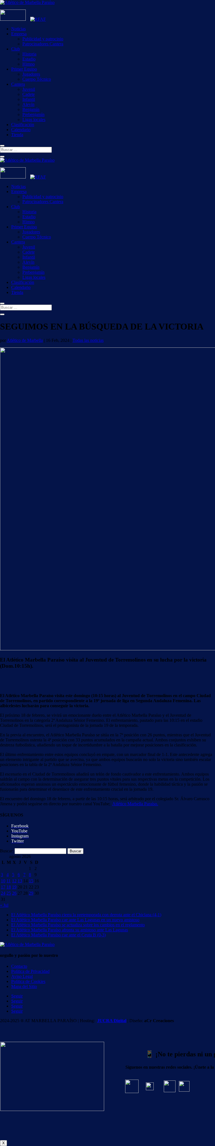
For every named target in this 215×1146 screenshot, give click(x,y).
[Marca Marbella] (13, 19)
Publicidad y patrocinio (42, 38)
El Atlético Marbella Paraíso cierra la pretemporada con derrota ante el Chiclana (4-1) (86, 914)
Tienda (17, 134)
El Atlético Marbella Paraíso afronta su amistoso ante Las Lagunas (69, 929)
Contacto (19, 966)
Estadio (29, 59)
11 (8, 880)
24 (3, 893)
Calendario (21, 129)
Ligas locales (33, 119)
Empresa (19, 33)
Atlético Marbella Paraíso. (135, 803)
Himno (28, 64)
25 (8, 893)
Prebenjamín (33, 114)
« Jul (4, 905)
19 (14, 887)
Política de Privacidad (30, 971)
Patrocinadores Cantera (42, 43)
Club (15, 49)
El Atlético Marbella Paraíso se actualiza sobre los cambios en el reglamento (78, 924)
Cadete (28, 94)
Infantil (28, 99)
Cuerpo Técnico (36, 79)
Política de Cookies (28, 981)
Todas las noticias (88, 340)
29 (31, 893)
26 (14, 893)
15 (31, 880)
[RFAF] (38, 19)
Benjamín (30, 109)
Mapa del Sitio (24, 986)
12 (14, 880)
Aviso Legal (22, 976)
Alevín (28, 104)
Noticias (18, 28)
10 (3, 880)
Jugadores (31, 74)
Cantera (18, 84)
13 (20, 880)
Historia (29, 54)
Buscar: (6, 850)
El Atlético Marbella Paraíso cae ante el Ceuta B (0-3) (58, 934)
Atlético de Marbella (25, 340)
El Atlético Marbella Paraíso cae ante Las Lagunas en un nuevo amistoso (75, 919)
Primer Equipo (24, 69)
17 (3, 887)
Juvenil (28, 89)
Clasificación (22, 124)
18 (8, 887)
